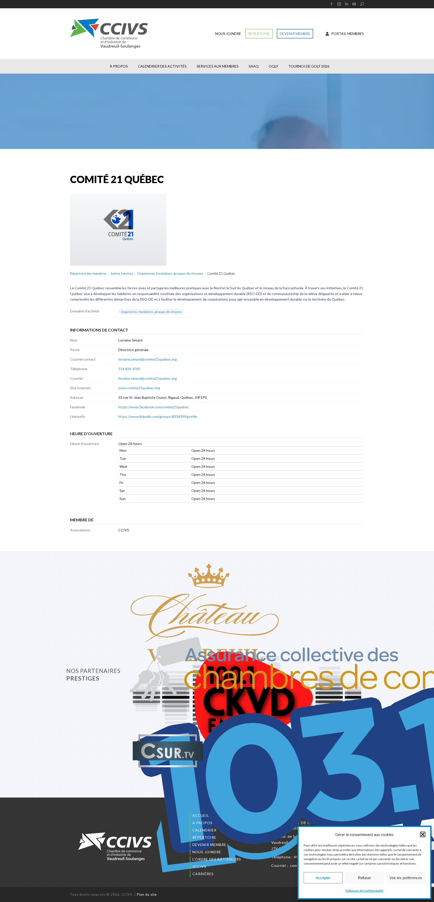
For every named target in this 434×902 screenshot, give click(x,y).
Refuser (364, 878)
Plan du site (147, 894)
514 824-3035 (129, 369)
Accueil (200, 815)
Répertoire (204, 837)
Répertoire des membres (88, 273)
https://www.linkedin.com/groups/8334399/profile (157, 416)
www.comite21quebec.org (139, 388)
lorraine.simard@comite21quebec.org (147, 359)
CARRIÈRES (203, 874)
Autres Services (122, 273)
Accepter (323, 878)
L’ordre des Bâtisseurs (216, 859)
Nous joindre (206, 852)
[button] (422, 834)
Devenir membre (209, 844)
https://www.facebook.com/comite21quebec (153, 407)
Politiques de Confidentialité (364, 890)
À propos (202, 823)
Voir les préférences (406, 878)
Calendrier (204, 830)
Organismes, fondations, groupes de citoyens (170, 273)
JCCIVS (199, 866)
